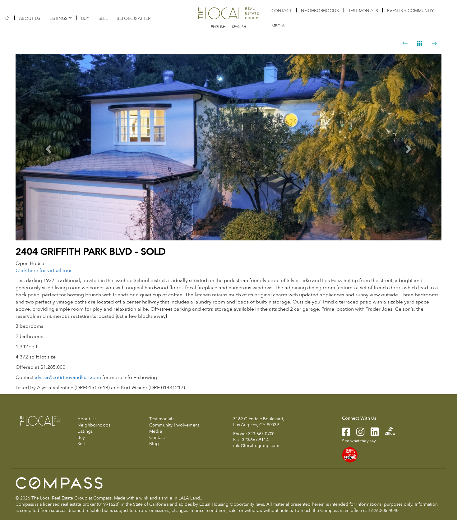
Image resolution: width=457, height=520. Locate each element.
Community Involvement (174, 425)
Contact (281, 11)
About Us (29, 18)
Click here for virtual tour (44, 270)
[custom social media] (387, 431)
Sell (103, 18)
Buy (85, 18)
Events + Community (410, 11)
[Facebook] (346, 434)
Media (278, 26)
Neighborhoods (320, 11)
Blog (154, 444)
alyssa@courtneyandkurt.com (68, 377)
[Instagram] (357, 434)
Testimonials (363, 11)
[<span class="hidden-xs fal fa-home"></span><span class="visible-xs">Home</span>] (7, 18)
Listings (58, 18)
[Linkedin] (371, 434)
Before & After (133, 18)
